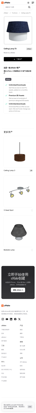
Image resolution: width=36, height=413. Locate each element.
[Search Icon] (18, 7)
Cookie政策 (9, 408)
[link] (20, 152)
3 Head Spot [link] (8, 210)
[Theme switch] (28, 2)
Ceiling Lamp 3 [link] (9, 170)
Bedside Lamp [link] (9, 250)
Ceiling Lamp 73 (25, 13)
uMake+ (6, 13)
